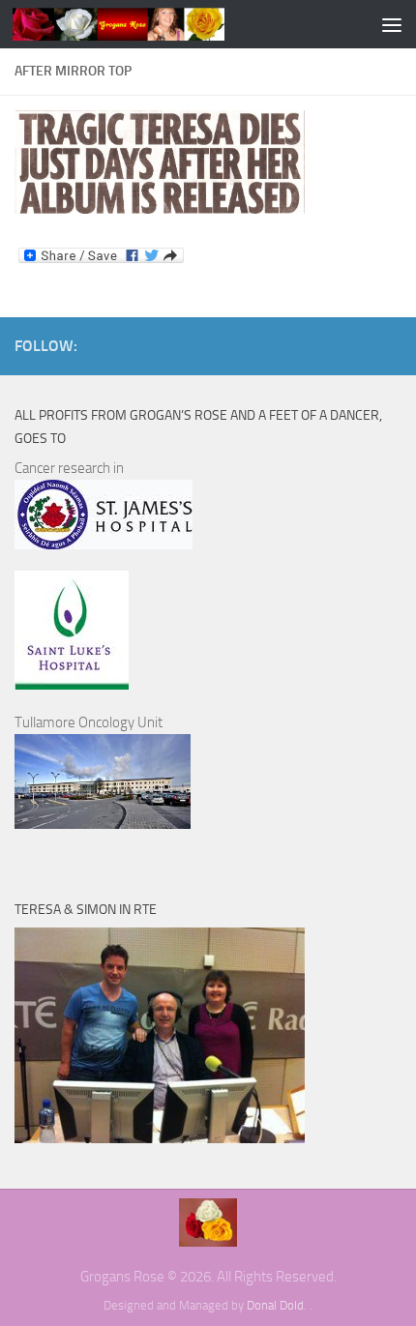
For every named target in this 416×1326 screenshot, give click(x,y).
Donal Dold (275, 1305)
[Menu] (392, 24)
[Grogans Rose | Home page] (154, 24)
